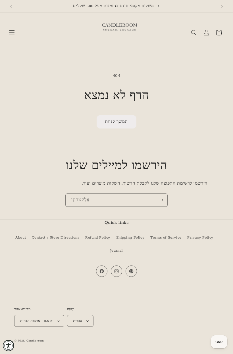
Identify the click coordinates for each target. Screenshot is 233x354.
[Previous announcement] (11, 6)
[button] (12, 32)
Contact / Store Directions (56, 237)
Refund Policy (97, 237)
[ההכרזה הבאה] (222, 6)
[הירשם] (161, 200)
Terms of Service (166, 237)
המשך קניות (116, 121)
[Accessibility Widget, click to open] (8, 345)
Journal (116, 250)
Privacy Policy (200, 237)
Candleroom (35, 341)
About (20, 237)
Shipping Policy (130, 237)
